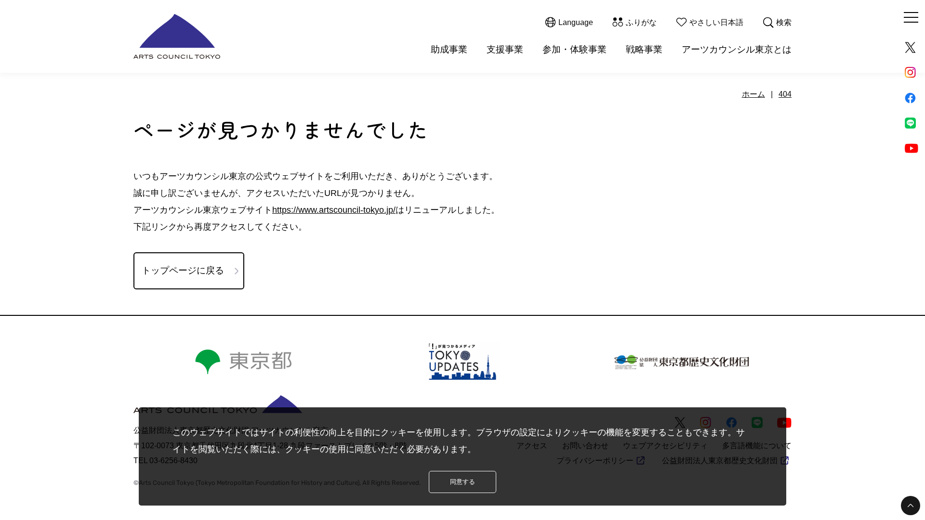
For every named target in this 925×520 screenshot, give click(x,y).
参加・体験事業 (574, 49)
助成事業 (449, 49)
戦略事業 (644, 49)
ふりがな (641, 22)
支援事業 (505, 49)
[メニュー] (911, 17)
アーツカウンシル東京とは (737, 49)
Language (575, 22)
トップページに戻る (183, 270)
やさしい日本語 (716, 22)
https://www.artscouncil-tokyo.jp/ (334, 210)
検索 (784, 22)
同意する (462, 481)
